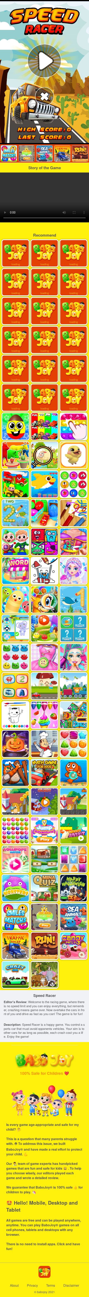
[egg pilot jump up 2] (27, 153)
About (14, 1285)
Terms (50, 1285)
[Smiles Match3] (9, 153)
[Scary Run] (80, 153)
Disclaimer (71, 1285)
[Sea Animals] (44, 153)
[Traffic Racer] (62, 153)
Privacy (32, 1285)
